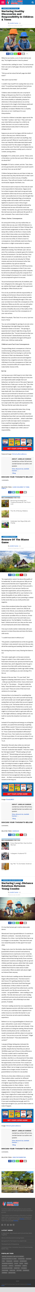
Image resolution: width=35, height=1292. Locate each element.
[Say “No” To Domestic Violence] (5, 866)
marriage (15, 831)
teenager (9, 1261)
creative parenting (19, 1157)
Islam (21, 1263)
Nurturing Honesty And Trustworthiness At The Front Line (20, 502)
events (11, 1265)
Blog (14, 473)
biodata (22, 1219)
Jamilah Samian (14, 23)
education (12, 1272)
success (28, 1258)
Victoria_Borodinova (19, 454)
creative (12, 1270)
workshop (23, 1261)
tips (3, 1261)
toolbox (23, 1268)
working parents (7, 1263)
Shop (17, 1281)
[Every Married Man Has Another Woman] (5, 846)
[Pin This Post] (19, 53)
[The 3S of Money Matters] (5, 513)
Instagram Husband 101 (18, 853)
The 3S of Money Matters (19, 511)
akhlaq (16, 1261)
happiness (18, 1265)
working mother (7, 1268)
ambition (16, 1268)
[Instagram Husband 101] (5, 856)
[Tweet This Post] (11, 53)
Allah (16, 1263)
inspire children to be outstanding (13, 1256)
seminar (4, 1272)
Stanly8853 (10, 799)
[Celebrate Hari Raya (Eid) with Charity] (5, 524)
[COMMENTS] (27, 53)
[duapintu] (17, 1192)
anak (26, 1263)
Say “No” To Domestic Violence (21, 864)
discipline (5, 1270)
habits (3, 488)
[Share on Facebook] (8, 53)
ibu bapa (4, 1265)
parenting (21, 1258)
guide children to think (20, 487)
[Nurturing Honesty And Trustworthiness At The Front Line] (5, 503)
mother (19, 1270)
